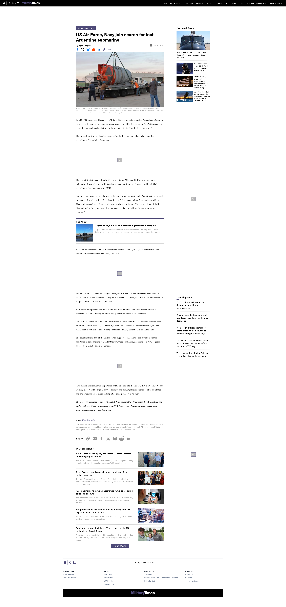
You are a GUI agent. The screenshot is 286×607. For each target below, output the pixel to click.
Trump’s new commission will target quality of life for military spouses (102, 473)
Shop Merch (108, 584)
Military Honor (262, 3)
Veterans (250, 3)
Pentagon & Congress (226, 3)
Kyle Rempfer (85, 45)
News (165, 3)
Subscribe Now (276, 3)
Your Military (86, 28)
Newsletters (108, 577)
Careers (188, 577)
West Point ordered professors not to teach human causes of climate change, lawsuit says (191, 330)
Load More (120, 546)
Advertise (148, 574)
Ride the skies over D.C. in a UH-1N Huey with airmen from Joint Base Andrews (191, 55)
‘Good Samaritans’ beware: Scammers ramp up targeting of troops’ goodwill (104, 492)
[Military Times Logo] (31, 3)
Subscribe (107, 574)
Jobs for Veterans (192, 581)
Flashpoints (189, 3)
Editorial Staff (149, 581)
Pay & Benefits (176, 3)
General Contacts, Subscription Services (161, 577)
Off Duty (241, 3)
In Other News (84, 448)
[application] (193, 40)
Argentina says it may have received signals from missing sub (126, 225)
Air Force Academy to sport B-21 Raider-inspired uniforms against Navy (202, 67)
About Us (189, 574)
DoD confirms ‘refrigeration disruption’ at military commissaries (190, 305)
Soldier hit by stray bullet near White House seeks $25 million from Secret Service (103, 529)
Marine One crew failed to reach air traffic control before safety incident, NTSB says (192, 343)
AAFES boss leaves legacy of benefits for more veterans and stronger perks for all (103, 455)
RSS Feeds (108, 581)
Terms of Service (69, 577)
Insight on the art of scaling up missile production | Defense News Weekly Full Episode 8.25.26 (202, 96)
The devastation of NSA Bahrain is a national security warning (193, 354)
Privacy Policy (68, 574)
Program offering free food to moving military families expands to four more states (103, 511)
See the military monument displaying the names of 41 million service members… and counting (201, 82)
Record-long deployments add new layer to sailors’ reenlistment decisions (193, 317)
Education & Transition (205, 3)
